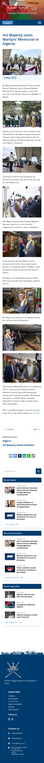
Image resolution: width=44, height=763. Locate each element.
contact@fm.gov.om (18, 743)
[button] (39, 22)
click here (36, 413)
